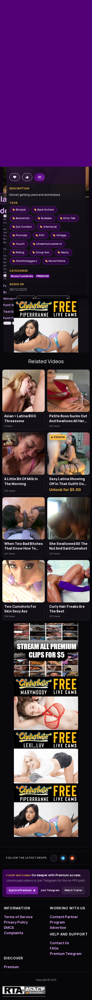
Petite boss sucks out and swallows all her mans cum (68, 418)
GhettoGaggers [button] (26, 261)
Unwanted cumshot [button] (49, 244)
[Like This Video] (27, 177)
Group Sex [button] (42, 252)
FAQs (54, 948)
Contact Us (59, 943)
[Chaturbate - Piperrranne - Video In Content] (46, 325)
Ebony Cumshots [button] (22, 276)
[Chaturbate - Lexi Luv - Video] (46, 756)
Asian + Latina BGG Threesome (20, 418)
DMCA (9, 927)
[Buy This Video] (39, 177)
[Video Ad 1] (46, 650)
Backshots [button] (23, 218)
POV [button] (42, 235)
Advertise (58, 927)
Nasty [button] (65, 252)
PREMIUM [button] (42, 276)
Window (9, 298)
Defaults (7, 323)
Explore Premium (20, 890)
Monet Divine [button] (57, 261)
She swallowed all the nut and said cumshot (68, 546)
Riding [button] (20, 252)
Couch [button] (20, 244)
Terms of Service (18, 916)
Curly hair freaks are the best (67, 609)
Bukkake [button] (46, 218)
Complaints (13, 933)
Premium (11, 967)
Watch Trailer (73, 890)
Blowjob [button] (21, 209)
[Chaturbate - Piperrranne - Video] (46, 810)
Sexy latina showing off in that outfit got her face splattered (67, 481)
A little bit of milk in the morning (21, 481)
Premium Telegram (66, 953)
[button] (6, 216)
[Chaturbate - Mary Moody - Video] (46, 703)
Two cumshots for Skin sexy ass (20, 609)
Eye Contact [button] (24, 227)
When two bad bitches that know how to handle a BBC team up (23, 546)
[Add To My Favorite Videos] (14, 177)
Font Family (12, 318)
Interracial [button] (50, 227)
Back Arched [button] (45, 209)
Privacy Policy (16, 922)
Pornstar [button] (21, 235)
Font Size (10, 305)
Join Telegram (49, 890)
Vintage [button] (61, 235)
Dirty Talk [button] (69, 218)
